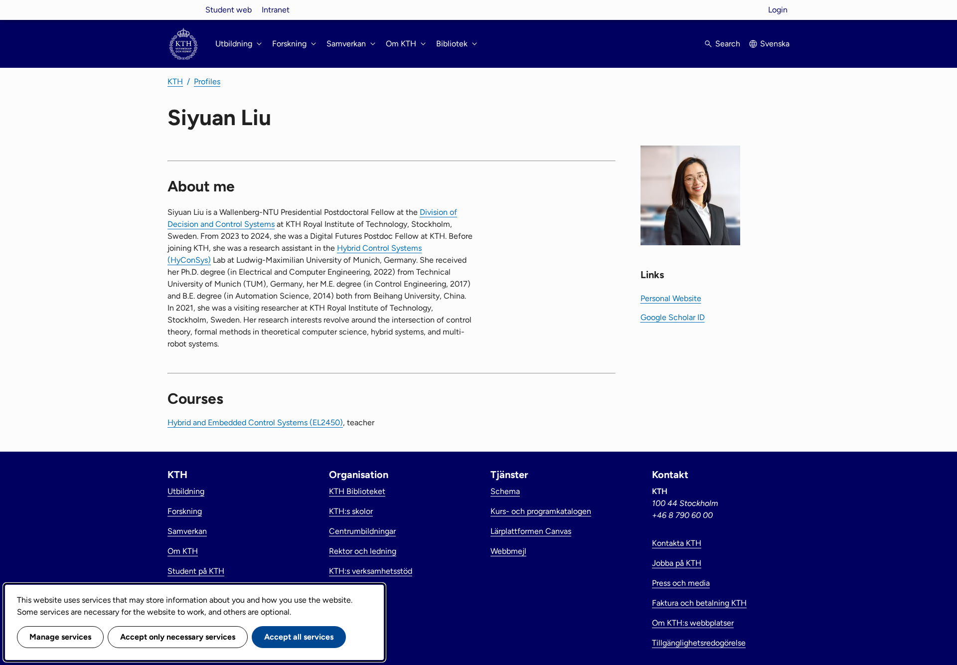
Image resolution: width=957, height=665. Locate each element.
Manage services (60, 637)
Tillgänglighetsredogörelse (699, 643)
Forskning (184, 511)
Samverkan (187, 531)
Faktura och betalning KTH (699, 603)
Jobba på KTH (676, 563)
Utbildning (185, 491)
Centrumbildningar (362, 531)
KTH (175, 81)
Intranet (276, 9)
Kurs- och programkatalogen (540, 511)
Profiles (207, 81)
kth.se (183, 9)
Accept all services (298, 637)
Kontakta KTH (676, 543)
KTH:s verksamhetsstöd (370, 571)
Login (778, 9)
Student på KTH (195, 571)
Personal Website (670, 298)
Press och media (681, 583)
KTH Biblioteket (357, 491)
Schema (505, 491)
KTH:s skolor (351, 511)
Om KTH (182, 551)
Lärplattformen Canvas (530, 531)
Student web (228, 9)
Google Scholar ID (672, 317)
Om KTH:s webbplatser (693, 623)
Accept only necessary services (177, 637)
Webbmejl (508, 551)
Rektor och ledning (362, 551)
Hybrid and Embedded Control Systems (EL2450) (255, 422)
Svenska (775, 43)
